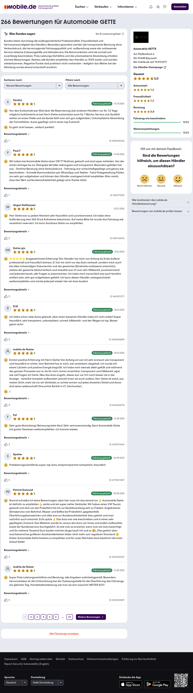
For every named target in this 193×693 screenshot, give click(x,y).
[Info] (122, 33)
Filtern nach (73, 80)
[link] (158, 7)
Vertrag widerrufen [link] (41, 659)
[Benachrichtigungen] (150, 6)
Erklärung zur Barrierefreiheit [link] (139, 659)
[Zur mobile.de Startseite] (35, 7)
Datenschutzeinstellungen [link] (102, 659)
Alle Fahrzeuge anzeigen (64, 633)
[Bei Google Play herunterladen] (157, 684)
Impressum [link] (11, 659)
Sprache (9, 677)
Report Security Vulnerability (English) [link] (26, 664)
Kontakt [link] (60, 659)
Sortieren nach (13, 80)
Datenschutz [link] (76, 659)
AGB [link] (23, 659)
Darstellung (38, 677)
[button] (64, 134)
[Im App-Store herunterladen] (131, 684)
